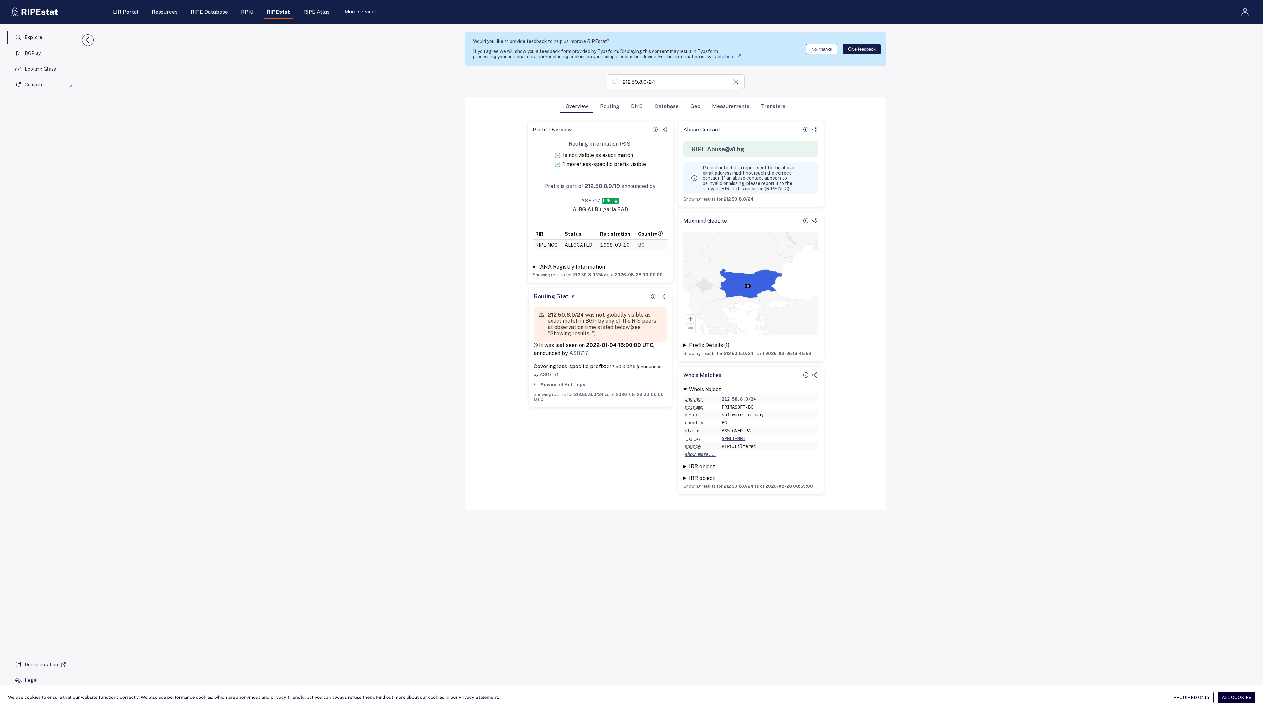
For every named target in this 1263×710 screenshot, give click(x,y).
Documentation (41, 664)
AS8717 (578, 353)
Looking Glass (40, 69)
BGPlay (33, 53)
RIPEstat (278, 12)
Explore (33, 37)
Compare (34, 84)
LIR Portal (125, 12)
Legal (31, 680)
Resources (165, 12)
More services (361, 11)
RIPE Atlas (316, 12)
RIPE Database (209, 12)
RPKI (247, 12)
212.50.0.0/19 (621, 366)
